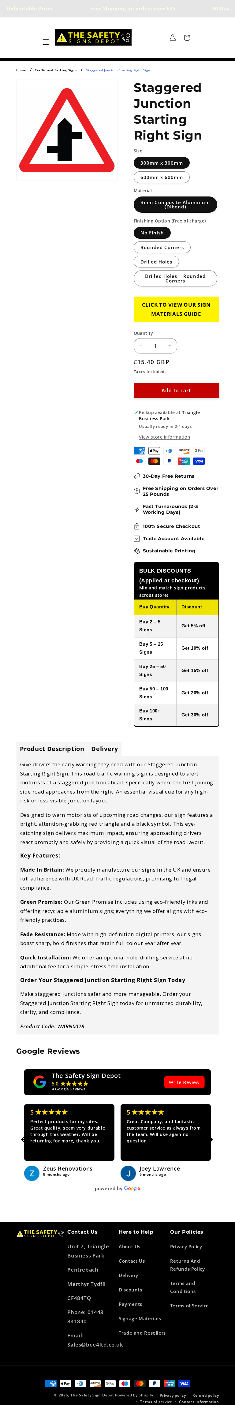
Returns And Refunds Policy (187, 1265)
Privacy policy (173, 1395)
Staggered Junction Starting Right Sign (118, 70)
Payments (130, 1304)
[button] (46, 42)
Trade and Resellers (142, 1333)
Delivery (128, 1275)
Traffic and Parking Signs (56, 70)
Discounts (130, 1290)
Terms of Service (189, 1305)
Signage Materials (140, 1318)
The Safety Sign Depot (86, 1075)
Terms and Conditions (183, 1287)
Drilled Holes (156, 262)
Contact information (199, 1401)
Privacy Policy (186, 1246)
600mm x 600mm (161, 177)
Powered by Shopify (134, 1395)
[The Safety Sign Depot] (39, 1081)
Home (21, 70)
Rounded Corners (162, 247)
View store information (164, 437)
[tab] (52, 749)
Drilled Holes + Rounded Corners (175, 278)
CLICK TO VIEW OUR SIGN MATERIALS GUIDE (176, 309)
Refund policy (205, 1395)
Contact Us (132, 1261)
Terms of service (156, 1401)
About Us (129, 1246)
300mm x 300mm (161, 163)
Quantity (143, 333)
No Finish (152, 233)
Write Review (184, 1082)
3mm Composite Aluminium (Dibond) (175, 204)
